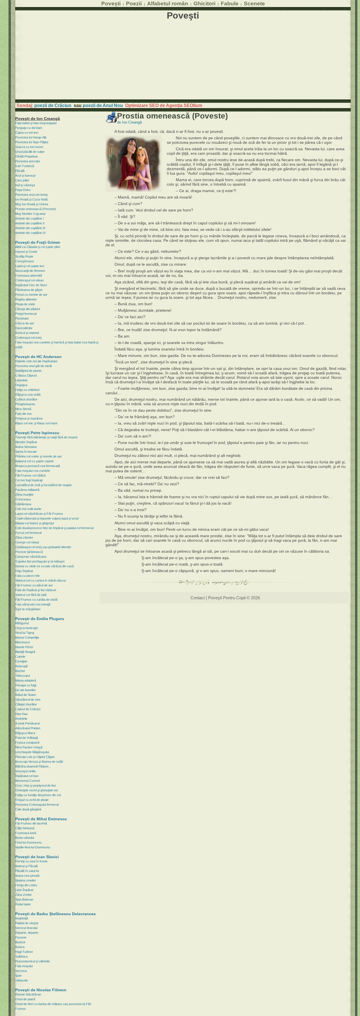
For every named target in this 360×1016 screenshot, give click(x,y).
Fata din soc (23, 413)
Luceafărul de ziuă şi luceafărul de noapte (43, 485)
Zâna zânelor (24, 537)
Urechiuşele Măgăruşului (32, 752)
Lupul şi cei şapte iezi (29, 266)
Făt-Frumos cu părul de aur (34, 585)
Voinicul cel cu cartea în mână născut (40, 580)
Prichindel (21, 318)
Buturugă (21, 666)
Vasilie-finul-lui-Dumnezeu (32, 847)
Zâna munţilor (24, 494)
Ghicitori (204, 3)
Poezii (134, 3)
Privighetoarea (25, 404)
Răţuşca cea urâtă (27, 394)
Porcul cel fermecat (28, 532)
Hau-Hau (21, 714)
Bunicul (20, 942)
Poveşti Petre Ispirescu (37, 432)
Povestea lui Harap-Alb (30, 137)
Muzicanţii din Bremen (30, 270)
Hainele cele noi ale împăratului (36, 361)
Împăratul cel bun (27, 776)
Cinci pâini (22, 180)
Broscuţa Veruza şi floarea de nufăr (39, 761)
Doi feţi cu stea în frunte (31, 861)
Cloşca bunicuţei (26, 628)
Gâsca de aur (24, 323)
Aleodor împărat (26, 442)
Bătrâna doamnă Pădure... (33, 766)
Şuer (18, 975)
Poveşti (111, 3)
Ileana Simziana (26, 446)
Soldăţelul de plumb (28, 370)
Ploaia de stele (25, 304)
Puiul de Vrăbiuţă (26, 737)
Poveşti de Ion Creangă (37, 118)
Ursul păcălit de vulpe (29, 151)
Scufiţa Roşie (24, 256)
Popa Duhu (22, 190)
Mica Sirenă (23, 409)
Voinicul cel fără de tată (30, 594)
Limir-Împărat (24, 890)
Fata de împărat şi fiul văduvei (35, 590)
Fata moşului (24, 966)
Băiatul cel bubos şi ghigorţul (34, 523)
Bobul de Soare (25, 694)
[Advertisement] (183, 60)
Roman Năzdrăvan (28, 994)
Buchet (20, 671)
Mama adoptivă (25, 680)
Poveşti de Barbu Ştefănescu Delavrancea (55, 914)
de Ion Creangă (129, 122)
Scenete (254, 3)
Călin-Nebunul (24, 828)
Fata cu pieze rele (27, 575)
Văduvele (21, 980)
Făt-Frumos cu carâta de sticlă (36, 599)
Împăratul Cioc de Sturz (31, 285)
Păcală (19, 170)
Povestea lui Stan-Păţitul (31, 142)
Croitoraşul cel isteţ (28, 337)
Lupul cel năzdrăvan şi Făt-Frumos (39, 513)
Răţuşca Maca (25, 733)
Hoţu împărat (24, 571)
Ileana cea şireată (27, 875)
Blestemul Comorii (27, 780)
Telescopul (22, 675)
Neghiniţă (21, 918)
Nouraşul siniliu (25, 771)
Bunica (19, 947)
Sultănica (21, 956)
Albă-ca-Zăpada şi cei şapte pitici (37, 247)
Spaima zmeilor (25, 880)
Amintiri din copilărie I (29, 218)
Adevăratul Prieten (27, 728)
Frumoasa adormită (28, 275)
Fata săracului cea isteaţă (32, 604)
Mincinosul (22, 642)
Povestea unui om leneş (31, 194)
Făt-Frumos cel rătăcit (30, 475)
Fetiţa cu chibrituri (27, 389)
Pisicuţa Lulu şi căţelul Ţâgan (35, 756)
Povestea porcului (27, 161)
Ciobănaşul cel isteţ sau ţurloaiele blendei (43, 547)
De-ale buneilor (25, 690)
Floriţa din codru (26, 885)
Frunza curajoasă (27, 742)
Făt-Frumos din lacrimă (31, 823)
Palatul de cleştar (27, 923)
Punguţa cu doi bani (28, 127)
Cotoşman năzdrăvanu (30, 556)
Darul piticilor (24, 328)
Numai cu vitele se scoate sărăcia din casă (44, 566)
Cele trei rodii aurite (28, 509)
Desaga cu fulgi (25, 685)
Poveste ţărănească (29, 551)
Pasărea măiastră (27, 489)
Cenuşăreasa (24, 261)
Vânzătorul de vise (27, 699)
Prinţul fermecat (26, 313)
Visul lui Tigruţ (24, 632)
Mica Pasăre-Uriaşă (28, 747)
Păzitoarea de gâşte (28, 289)
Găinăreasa (23, 504)
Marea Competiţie (27, 637)
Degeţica (21, 385)
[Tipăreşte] (111, 121)
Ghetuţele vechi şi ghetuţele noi (36, 790)
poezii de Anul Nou (103, 105)
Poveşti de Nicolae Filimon (40, 990)
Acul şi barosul (25, 175)
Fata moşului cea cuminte (32, 470)
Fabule (229, 3)
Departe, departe (26, 932)
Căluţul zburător (26, 704)
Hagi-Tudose (24, 951)
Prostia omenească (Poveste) (35, 209)
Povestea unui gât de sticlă (33, 366)
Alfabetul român (167, 3)
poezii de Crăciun (52, 105)
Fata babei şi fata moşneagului (36, 123)
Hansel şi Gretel (26, 251)
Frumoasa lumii (25, 833)
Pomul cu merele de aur (31, 294)
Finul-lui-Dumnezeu (28, 842)
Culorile (20, 656)
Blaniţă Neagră (25, 651)
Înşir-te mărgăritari (27, 609)
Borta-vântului (24, 837)
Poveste (20, 937)
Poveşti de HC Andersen (38, 356)
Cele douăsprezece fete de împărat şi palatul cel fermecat (54, 528)
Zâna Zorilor (23, 894)
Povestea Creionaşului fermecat (37, 804)
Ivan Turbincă (24, 166)
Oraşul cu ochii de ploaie (32, 799)
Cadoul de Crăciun (27, 709)
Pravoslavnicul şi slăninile (32, 961)
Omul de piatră (25, 999)
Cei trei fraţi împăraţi (28, 480)
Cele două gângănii (28, 809)
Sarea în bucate (26, 451)
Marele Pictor (24, 647)
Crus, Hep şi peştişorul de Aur (35, 785)
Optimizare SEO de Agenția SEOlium (163, 105)
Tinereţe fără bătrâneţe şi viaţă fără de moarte (46, 437)
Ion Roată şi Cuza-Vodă (31, 199)
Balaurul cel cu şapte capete (34, 461)
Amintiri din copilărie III (30, 228)
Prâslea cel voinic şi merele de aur (38, 456)
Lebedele (21, 380)
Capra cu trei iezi (26, 132)
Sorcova (21, 970)
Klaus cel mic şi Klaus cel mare (36, 423)
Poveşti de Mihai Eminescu (41, 819)
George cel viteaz (27, 542)
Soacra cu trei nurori (29, 147)
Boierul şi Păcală (26, 866)
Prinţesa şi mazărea (28, 418)
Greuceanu (23, 499)
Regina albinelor (26, 299)
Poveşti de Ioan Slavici (37, 857)
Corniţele (21, 661)
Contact (197, 597)
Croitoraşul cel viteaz (29, 280)
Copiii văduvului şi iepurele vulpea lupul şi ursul (46, 518)
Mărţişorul (22, 623)
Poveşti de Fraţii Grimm (37, 242)
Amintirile (21, 718)
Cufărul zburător (26, 399)
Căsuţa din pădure (27, 309)
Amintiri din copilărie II (29, 223)
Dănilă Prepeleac (26, 156)
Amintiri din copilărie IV (30, 232)
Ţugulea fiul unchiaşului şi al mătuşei (39, 561)
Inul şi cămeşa (25, 185)
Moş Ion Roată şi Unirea (31, 204)
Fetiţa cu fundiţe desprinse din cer (38, 795)
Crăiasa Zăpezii (26, 375)
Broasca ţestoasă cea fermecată (37, 466)
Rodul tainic (23, 904)
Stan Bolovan (24, 899)
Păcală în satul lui (27, 871)
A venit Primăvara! (27, 723)
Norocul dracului (26, 928)
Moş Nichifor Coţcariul (30, 213)
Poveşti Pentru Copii (227, 597)
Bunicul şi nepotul (27, 332)
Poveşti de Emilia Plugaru (39, 618)
